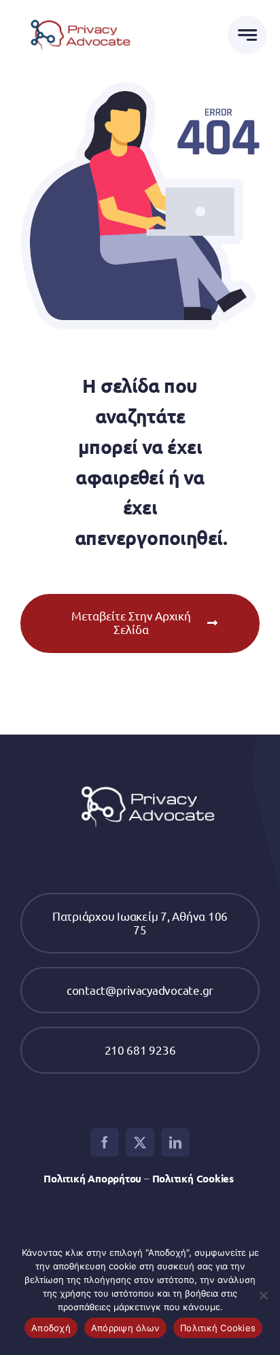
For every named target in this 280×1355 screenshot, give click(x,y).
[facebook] (104, 1142)
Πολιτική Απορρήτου (92, 1178)
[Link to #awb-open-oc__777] (247, 35)
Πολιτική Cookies (194, 1178)
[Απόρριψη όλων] (263, 1295)
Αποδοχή (51, 1327)
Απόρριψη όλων (125, 1327)
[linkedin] (175, 1142)
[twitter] (140, 1142)
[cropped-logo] (77, 16)
